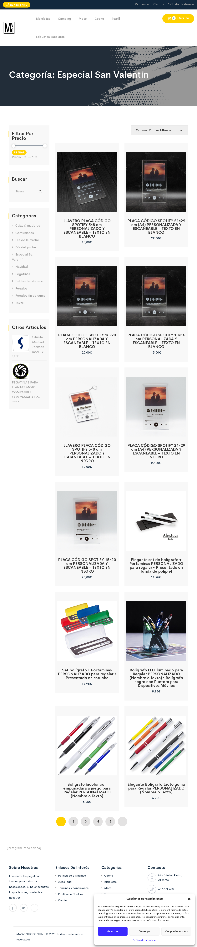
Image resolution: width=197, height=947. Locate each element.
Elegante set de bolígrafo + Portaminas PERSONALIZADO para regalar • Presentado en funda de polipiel (156, 565)
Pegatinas (22, 274)
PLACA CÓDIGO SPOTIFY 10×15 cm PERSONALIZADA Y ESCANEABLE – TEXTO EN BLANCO (156, 341)
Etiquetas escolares (50, 37)
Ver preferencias (176, 931)
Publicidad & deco (29, 281)
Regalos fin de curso (30, 296)
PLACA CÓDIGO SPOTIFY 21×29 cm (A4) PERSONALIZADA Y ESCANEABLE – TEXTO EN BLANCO (156, 226)
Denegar (144, 931)
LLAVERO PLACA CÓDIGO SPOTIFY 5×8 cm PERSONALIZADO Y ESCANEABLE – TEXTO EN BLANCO (87, 228)
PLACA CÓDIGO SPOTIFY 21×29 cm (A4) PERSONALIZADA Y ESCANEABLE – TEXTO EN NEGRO (156, 451)
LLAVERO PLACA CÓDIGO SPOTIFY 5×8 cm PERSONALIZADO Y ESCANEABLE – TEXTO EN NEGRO (87, 453)
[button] (189, 899)
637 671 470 (18, 5)
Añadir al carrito (87, 208)
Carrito (158, 4)
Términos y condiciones (73, 888)
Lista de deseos (183, 4)
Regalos (21, 288)
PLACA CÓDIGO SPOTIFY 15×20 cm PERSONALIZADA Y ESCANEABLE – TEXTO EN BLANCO (87, 341)
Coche (99, 19)
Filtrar (19, 152)
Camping (64, 19)
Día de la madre (27, 240)
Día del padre (25, 247)
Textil (116, 19)
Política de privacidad (144, 940)
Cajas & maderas (27, 225)
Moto (83, 19)
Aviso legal (65, 882)
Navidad (21, 267)
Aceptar (112, 931)
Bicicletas (43, 19)
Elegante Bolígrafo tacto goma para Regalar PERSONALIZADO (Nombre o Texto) (156, 788)
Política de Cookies (70, 894)
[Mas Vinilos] (9, 27)
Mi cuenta (141, 4)
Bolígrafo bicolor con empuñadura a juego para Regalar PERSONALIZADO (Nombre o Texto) (87, 790)
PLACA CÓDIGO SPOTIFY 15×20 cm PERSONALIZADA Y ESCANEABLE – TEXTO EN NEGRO (87, 565)
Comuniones (24, 233)
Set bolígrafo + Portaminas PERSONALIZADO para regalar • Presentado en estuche (87, 674)
